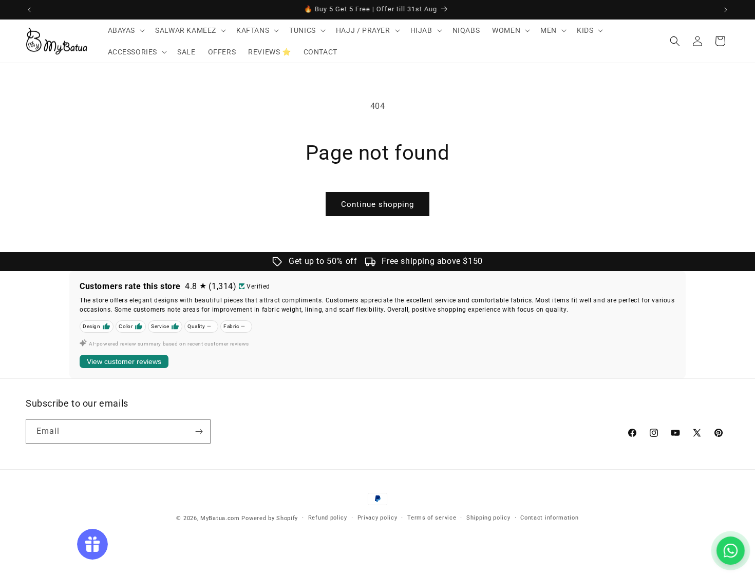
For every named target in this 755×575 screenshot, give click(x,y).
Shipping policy (488, 517)
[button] (125, 30)
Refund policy (327, 517)
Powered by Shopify (269, 518)
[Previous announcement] (29, 10)
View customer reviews (124, 361)
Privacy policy (377, 517)
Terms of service (431, 517)
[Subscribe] (198, 431)
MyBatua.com (220, 518)
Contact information (549, 517)
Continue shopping (377, 204)
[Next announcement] (725, 10)
